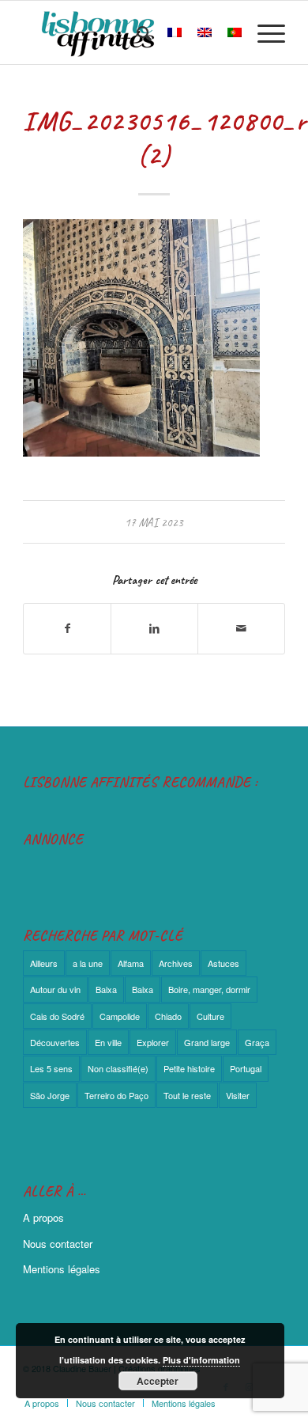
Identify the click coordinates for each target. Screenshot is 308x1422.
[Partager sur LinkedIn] (154, 628)
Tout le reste (187, 1095)
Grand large (207, 1042)
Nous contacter (57, 1243)
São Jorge (49, 1095)
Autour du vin (55, 989)
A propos (43, 1217)
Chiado (168, 1016)
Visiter (238, 1095)
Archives (176, 963)
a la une (88, 963)
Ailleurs (44, 963)
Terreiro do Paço (116, 1095)
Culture (210, 1016)
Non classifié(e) (118, 1068)
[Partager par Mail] (241, 628)
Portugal (245, 1068)
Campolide (120, 1016)
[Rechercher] (136, 32)
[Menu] (263, 32)
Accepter (157, 1381)
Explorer (153, 1042)
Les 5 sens (51, 1068)
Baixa (106, 989)
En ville (108, 1042)
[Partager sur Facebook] (67, 628)
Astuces (223, 963)
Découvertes (55, 1042)
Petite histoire (189, 1068)
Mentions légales (61, 1268)
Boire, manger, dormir (209, 989)
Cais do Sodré (57, 1016)
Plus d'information (201, 1360)
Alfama (131, 963)
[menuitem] (136, 32)
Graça (257, 1042)
